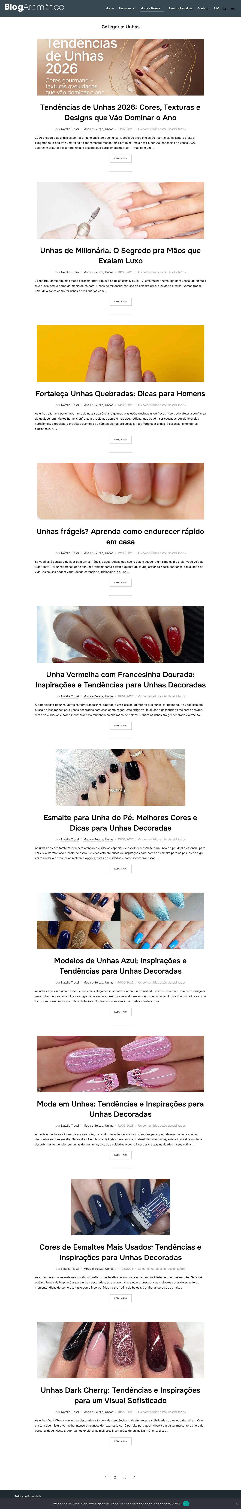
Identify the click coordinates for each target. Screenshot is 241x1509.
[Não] (236, 1503)
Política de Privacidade (28, 1496)
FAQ (216, 8)
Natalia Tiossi (70, 129)
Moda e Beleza (150, 8)
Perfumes (125, 8)
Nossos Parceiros (180, 8)
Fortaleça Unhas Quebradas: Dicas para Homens (120, 393)
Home (110, 8)
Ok (186, 1503)
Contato (202, 8)
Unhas (109, 129)
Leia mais (123, 158)
